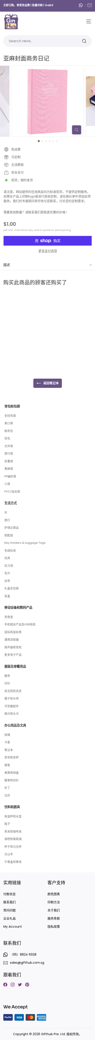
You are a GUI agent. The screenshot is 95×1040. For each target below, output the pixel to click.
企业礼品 (9, 918)
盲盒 (7, 596)
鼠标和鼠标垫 (13, 632)
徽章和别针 (11, 780)
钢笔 (7, 765)
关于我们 (54, 910)
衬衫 (7, 683)
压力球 (8, 565)
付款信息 (9, 894)
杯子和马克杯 (13, 846)
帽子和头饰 (11, 698)
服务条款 (54, 918)
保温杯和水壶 (13, 816)
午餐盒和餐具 (13, 862)
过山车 (8, 854)
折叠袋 (8, 461)
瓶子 (7, 824)
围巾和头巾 (11, 713)
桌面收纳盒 (11, 772)
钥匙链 (8, 535)
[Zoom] (76, 129)
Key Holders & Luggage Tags (25, 543)
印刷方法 (54, 902)
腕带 (7, 676)
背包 (7, 438)
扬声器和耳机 (13, 647)
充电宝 (8, 617)
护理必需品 (11, 527)
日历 (7, 795)
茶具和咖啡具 (13, 831)
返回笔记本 (51, 383)
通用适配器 (11, 639)
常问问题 (9, 910)
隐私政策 (54, 926)
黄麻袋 (8, 469)
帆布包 (8, 431)
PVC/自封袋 (12, 491)
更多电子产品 (13, 655)
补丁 (7, 788)
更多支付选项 (47, 251)
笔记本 (8, 750)
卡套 (7, 742)
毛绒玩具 (10, 550)
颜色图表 (54, 894)
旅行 (7, 520)
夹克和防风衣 (13, 691)
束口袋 (8, 423)
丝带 (7, 581)
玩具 (7, 558)
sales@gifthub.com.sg (89, 5)
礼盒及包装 (11, 588)
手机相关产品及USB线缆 (20, 624)
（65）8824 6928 (82, 5)
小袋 (7, 484)
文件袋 (8, 446)
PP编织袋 (10, 476)
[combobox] (47, 41)
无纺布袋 (10, 416)
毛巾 (7, 573)
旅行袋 (8, 453)
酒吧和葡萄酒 (13, 839)
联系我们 (9, 902)
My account (12, 926)
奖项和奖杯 (11, 757)
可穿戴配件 (11, 706)
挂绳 (7, 735)
